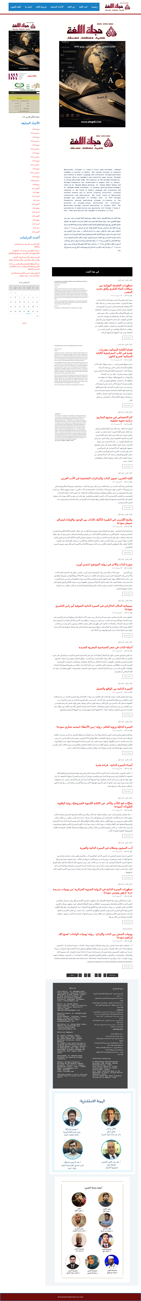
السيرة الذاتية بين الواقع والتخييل (114, 688)
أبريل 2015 (36, 224)
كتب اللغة (83, 7)
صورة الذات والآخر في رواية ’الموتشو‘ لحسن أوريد (104, 564)
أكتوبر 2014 (36, 232)
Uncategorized (127, 929)
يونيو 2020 (36, 176)
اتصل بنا (28, 7)
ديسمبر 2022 (35, 157)
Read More (127, 338)
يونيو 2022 (36, 161)
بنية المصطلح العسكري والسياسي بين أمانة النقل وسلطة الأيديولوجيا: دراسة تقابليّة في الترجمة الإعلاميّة (24, 266)
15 (80, 975)
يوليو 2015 (36, 220)
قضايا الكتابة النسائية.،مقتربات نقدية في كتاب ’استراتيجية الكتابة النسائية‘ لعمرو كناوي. (114, 353)
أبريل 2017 (36, 196)
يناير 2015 (36, 228)
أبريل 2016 (36, 212)
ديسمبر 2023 (35, 149)
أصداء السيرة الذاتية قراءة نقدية (114, 765)
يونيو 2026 (36, 129)
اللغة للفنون (16, 7)
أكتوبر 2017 (36, 188)
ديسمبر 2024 (35, 141)
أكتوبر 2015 (36, 216)
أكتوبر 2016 (36, 204)
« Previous (112, 975)
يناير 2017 (36, 200)
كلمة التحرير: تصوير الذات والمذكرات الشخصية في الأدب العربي (96, 478)
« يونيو (25, 323)
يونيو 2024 (36, 145)
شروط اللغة (41, 7)
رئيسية (94, 7)
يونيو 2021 (36, 168)
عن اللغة (71, 7)
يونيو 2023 (36, 153)
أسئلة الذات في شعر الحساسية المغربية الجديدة (105, 647)
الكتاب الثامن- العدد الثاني (125, 280)
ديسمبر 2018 (35, 180)
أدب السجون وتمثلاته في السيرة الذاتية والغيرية (106, 847)
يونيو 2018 (36, 184)
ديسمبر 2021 (35, 164)
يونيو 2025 (36, 137)
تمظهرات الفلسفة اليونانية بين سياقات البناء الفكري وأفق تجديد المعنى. (114, 288)
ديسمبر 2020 (35, 172)
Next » (72, 975)
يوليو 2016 (36, 208)
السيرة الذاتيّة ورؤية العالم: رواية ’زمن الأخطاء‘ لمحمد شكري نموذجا (94, 726)
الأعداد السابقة (57, 7)
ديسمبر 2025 (35, 133)
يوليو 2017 (36, 192)
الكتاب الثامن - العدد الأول (125, 412)
